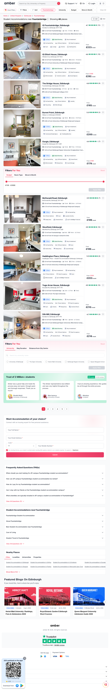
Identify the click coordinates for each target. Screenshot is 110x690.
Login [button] (93, 3)
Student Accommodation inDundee (95, 562)
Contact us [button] (7, 681)
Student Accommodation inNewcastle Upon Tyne (68, 566)
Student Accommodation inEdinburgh (17, 562)
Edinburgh (27, 16)
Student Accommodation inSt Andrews (64, 562)
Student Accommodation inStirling (40, 562)
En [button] (84, 3)
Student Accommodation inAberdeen (96, 566)
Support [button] (71, 3)
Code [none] (10, 443)
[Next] (105, 602)
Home (5, 16)
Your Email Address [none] (15, 438)
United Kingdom (15, 16)
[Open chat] (106, 686)
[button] (24, 658)
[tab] (9, 175)
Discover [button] (6, 671)
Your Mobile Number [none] (45, 446)
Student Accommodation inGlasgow (17, 566)
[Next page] (66, 409)
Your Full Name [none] (13, 430)
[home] (9, 3)
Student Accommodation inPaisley (40, 566)
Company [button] (6, 667)
